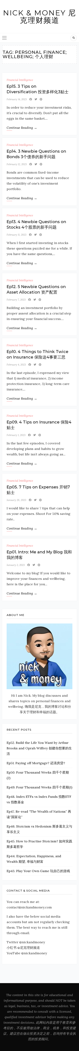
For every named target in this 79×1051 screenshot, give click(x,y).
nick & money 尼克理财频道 (39, 16)
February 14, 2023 (17, 99)
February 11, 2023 (16, 234)
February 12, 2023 (17, 164)
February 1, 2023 (16, 435)
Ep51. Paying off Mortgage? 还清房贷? (36, 763)
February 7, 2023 (16, 299)
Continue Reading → (22, 128)
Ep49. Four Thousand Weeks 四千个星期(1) (39, 787)
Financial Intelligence (20, 80)
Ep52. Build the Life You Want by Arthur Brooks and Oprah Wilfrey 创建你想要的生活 (39, 748)
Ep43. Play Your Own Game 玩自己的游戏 (38, 871)
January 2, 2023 (16, 565)
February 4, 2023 (16, 364)
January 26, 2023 (16, 500)
